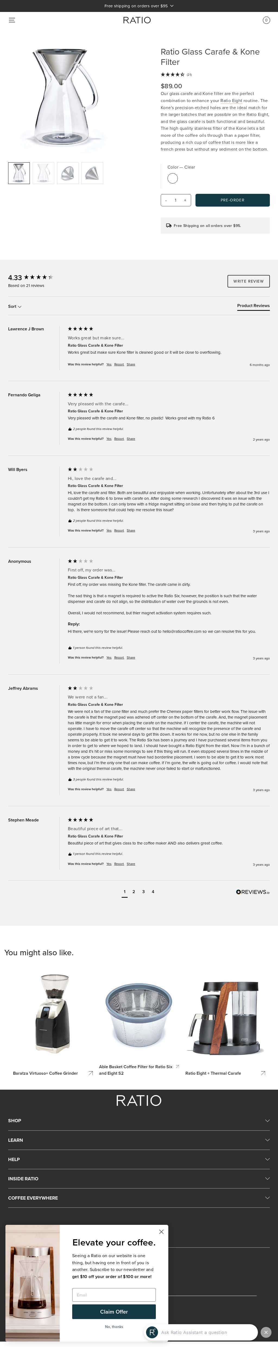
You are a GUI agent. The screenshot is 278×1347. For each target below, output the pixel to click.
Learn (15, 1140)
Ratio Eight (231, 100)
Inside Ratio (23, 1178)
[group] (36, 278)
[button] (125, 892)
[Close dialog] (161, 1232)
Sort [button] (12, 306)
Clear (173, 178)
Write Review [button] (248, 281)
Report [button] (119, 364)
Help (14, 1159)
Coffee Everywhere (33, 1197)
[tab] (253, 307)
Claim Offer (114, 1312)
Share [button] (131, 364)
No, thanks (114, 1326)
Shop (14, 1120)
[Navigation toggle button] (12, 20)
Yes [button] (109, 364)
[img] (215, 74)
